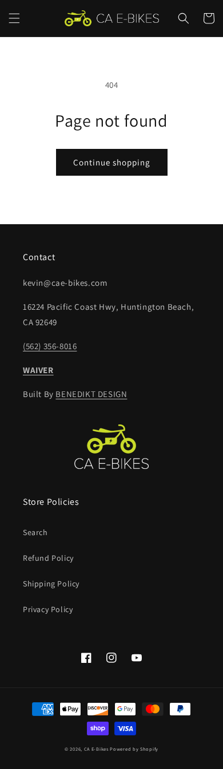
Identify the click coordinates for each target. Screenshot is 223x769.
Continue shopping (111, 162)
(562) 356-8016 (50, 346)
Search (35, 532)
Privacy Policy (48, 609)
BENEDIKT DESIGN (91, 393)
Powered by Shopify (134, 749)
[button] (14, 18)
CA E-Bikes (96, 749)
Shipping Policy (51, 583)
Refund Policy (48, 558)
